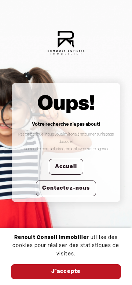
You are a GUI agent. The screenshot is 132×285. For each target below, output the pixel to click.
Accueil (66, 167)
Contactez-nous (66, 188)
